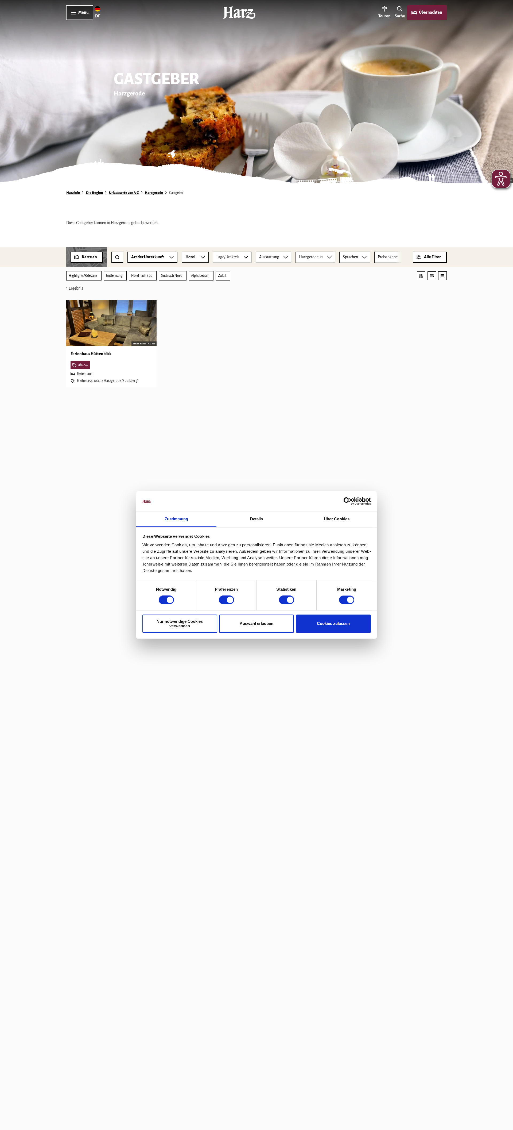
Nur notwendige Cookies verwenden (180, 623)
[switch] (226, 600)
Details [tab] (256, 519)
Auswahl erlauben (256, 623)
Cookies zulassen (333, 623)
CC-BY (151, 344)
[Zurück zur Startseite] (239, 13)
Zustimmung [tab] (176, 519)
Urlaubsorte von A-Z (124, 193)
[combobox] (117, 257)
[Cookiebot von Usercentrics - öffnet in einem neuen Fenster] (347, 501)
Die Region (94, 193)
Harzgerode (154, 193)
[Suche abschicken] (117, 257)
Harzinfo (73, 193)
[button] (430, 257)
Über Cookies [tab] (336, 519)
